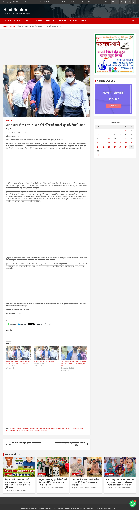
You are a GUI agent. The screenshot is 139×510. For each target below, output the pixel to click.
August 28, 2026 (111, 488)
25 (104, 147)
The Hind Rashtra (25, 133)
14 (120, 139)
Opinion (39, 21)
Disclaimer (67, 2)
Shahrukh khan (41, 430)
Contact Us (49, 2)
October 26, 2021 (12, 133)
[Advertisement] (46, 48)
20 (115, 143)
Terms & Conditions (90, 2)
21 (120, 143)
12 (109, 139)
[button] (132, 503)
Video (83, 21)
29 (126, 147)
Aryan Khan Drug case (50, 428)
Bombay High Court (76, 428)
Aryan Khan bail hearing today (32, 428)
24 (98, 147)
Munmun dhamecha (13, 430)
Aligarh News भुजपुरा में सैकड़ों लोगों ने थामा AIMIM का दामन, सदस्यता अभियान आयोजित (52, 482)
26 (109, 147)
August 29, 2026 (10, 490)
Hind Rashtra (26, 2)
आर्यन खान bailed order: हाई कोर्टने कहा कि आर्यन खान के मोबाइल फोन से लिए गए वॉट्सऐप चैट (73, 364)
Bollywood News (64, 428)
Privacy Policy (77, 2)
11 (104, 139)
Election (50, 21)
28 (120, 147)
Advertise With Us (104, 2)
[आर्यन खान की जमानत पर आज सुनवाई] (46, 353)
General (74, 21)
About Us (58, 2)
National (18, 21)
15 (126, 139)
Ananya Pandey (15, 428)
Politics (29, 21)
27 (115, 147)
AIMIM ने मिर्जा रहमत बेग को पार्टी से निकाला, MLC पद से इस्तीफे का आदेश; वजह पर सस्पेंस (86, 482)
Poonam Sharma (30, 430)
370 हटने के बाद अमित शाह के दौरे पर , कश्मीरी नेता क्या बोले (25, 444)
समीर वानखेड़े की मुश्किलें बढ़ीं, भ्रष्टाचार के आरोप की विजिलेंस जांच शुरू (70, 444)
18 (104, 143)
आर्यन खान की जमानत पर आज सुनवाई (44, 361)
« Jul (97, 155)
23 (131, 143)
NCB (22, 430)
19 (109, 143)
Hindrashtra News (37, 2)
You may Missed (13, 454)
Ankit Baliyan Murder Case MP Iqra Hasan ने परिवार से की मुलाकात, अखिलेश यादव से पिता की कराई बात (119, 482)
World (8, 21)
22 (126, 143)
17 (98, 143)
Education (62, 21)
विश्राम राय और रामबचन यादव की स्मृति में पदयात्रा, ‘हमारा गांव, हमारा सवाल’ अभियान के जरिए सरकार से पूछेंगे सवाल (17, 483)
